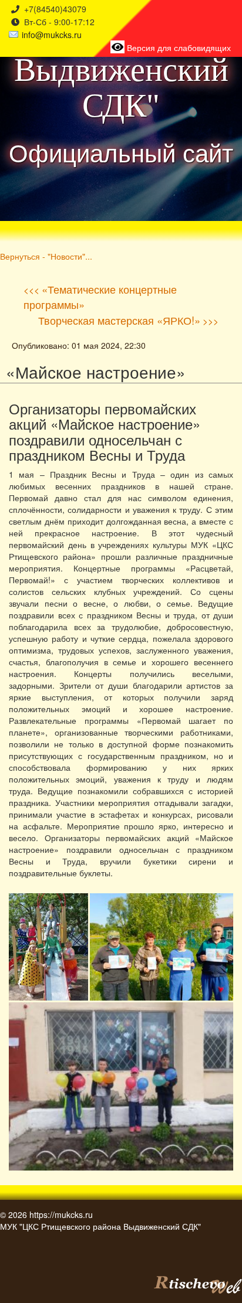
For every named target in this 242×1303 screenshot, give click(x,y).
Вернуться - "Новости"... (46, 256)
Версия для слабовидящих (178, 47)
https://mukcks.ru (61, 1214)
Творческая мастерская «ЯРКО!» (119, 320)
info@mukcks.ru (52, 34)
